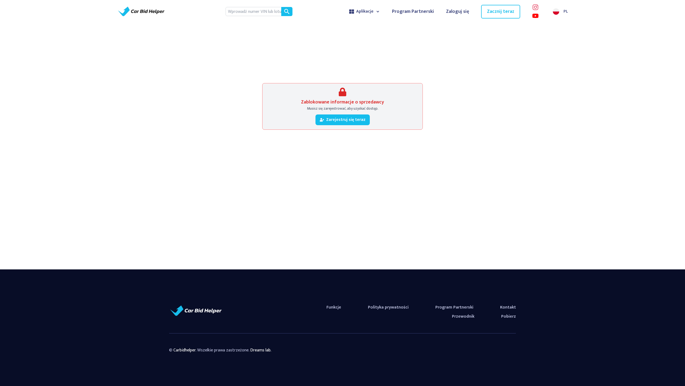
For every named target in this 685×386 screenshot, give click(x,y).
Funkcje (333, 307)
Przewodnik (463, 316)
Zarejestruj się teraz (346, 119)
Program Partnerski (413, 11)
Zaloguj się (457, 11)
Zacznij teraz (500, 12)
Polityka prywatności (388, 307)
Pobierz (508, 316)
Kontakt (508, 307)
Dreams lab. (260, 350)
